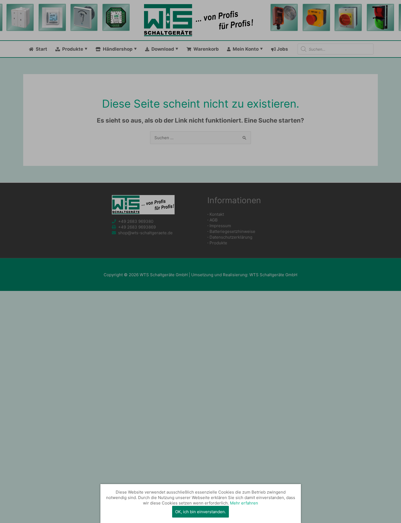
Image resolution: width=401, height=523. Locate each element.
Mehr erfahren (244, 503)
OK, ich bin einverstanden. (200, 511)
